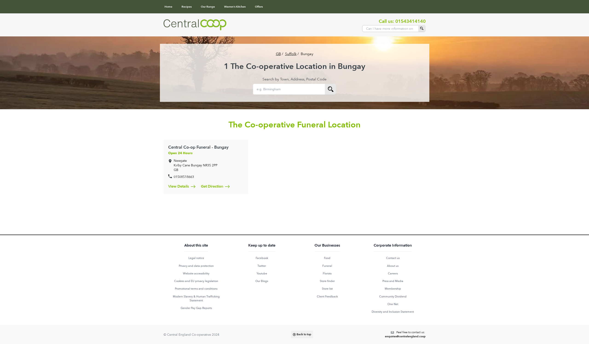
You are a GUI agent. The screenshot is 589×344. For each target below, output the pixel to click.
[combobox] (394, 28)
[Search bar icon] (330, 89)
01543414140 (410, 21)
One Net (392, 304)
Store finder (327, 281)
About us (392, 266)
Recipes (187, 7)
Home (168, 7)
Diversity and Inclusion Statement (393, 311)
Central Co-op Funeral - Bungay (198, 147)
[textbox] (405, 334)
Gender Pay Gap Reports (196, 308)
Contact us (393, 258)
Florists (327, 273)
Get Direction (212, 186)
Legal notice (196, 258)
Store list (327, 288)
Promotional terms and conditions (196, 288)
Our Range (208, 7)
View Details (178, 186)
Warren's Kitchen (235, 7)
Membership (393, 288)
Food (327, 258)
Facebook (262, 258)
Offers (259, 7)
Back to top (304, 334)
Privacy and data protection (196, 266)
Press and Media (392, 281)
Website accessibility (196, 273)
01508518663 (184, 177)
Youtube (262, 273)
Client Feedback (327, 296)
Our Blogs (261, 281)
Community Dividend (393, 296)
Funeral (327, 266)
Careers (393, 273)
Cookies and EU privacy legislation (196, 281)
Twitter (261, 266)
